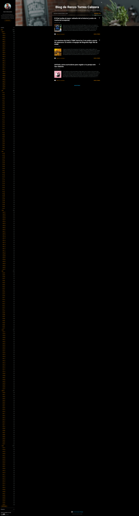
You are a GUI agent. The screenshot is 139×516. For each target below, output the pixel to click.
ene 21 (4, 466)
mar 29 (4, 335)
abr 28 (4, 276)
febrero (3, 390)
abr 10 (4, 310)
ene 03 (4, 500)
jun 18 (4, 176)
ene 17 (4, 474)
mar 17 (4, 358)
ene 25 (4, 459)
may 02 (4, 267)
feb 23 (4, 402)
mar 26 (4, 341)
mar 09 (4, 373)
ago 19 (4, 54)
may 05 (4, 261)
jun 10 (4, 191)
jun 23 (4, 166)
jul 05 (4, 141)
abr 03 (4, 324)
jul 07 (4, 138)
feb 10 (4, 426)
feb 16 (4, 415)
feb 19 (4, 409)
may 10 (4, 252)
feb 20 (4, 407)
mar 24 (4, 345)
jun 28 (4, 157)
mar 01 (4, 388)
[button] (99, 18)
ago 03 (4, 84)
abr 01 (4, 328)
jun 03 (4, 204)
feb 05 (4, 436)
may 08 (4, 255)
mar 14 (4, 364)
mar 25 (4, 343)
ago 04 (4, 83)
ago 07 (4, 77)
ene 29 (4, 451)
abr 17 (4, 297)
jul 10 (4, 132)
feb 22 (4, 404)
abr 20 (4, 291)
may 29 (4, 215)
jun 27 (4, 158)
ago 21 (4, 50)
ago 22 (4, 48)
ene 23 (4, 462)
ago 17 (4, 58)
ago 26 (4, 41)
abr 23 (4, 286)
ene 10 (4, 487)
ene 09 (4, 489)
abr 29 (4, 274)
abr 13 (4, 305)
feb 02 (4, 442)
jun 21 (4, 170)
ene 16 (4, 476)
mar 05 (4, 381)
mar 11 (4, 369)
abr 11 (4, 309)
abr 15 (4, 301)
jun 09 (4, 193)
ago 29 (4, 35)
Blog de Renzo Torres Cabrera (77, 7)
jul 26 (4, 102)
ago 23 (4, 46)
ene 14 (4, 480)
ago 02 (4, 86)
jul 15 (4, 122)
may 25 (4, 223)
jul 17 (4, 119)
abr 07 (4, 316)
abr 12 (4, 307)
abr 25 (4, 282)
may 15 (4, 242)
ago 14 (4, 64)
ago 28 (4, 37)
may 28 (4, 217)
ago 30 (4, 33)
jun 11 (4, 189)
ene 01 (4, 504)
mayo (3, 210)
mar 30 (4, 333)
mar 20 (4, 352)
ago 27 (4, 39)
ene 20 (4, 468)
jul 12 (4, 128)
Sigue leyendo (97, 34)
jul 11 (4, 130)
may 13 (4, 246)
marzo (3, 329)
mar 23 (4, 347)
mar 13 (4, 366)
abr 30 (4, 272)
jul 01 (4, 149)
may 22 (4, 229)
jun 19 (4, 174)
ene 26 (4, 457)
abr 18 (4, 295)
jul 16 (4, 121)
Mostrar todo (97, 13)
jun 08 (4, 195)
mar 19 (4, 354)
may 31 (4, 212)
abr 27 (4, 278)
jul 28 (4, 98)
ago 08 (4, 75)
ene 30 (4, 449)
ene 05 (4, 497)
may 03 (4, 265)
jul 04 (4, 143)
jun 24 (4, 164)
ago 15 (4, 62)
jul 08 (4, 136)
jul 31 (4, 92)
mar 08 (4, 375)
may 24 (4, 225)
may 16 (4, 240)
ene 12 (4, 483)
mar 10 (4, 371)
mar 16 (4, 360)
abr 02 (4, 326)
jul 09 (4, 134)
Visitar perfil (7, 20)
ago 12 (4, 67)
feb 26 (4, 396)
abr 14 (4, 303)
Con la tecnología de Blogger (78, 511)
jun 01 (4, 208)
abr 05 (4, 320)
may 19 (4, 234)
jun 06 (4, 198)
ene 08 (4, 491)
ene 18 (4, 472)
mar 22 (4, 348)
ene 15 (4, 478)
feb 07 (4, 432)
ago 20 (4, 52)
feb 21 (4, 405)
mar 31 (4, 331)
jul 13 (4, 126)
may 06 (4, 259)
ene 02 (4, 502)
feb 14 (4, 419)
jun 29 (4, 155)
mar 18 (4, 356)
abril (2, 271)
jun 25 (4, 162)
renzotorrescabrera (7, 11)
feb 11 (4, 424)
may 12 (4, 248)
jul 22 (4, 109)
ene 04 (4, 499)
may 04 (4, 263)
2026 (2, 29)
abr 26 (4, 280)
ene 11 (4, 485)
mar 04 (4, 383)
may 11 (4, 250)
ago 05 (4, 81)
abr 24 (4, 284)
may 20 (4, 233)
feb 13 (4, 421)
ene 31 (4, 447)
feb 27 (4, 394)
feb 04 (4, 438)
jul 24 (4, 105)
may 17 (4, 238)
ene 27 (4, 455)
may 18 (4, 236)
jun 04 (4, 202)
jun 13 (4, 185)
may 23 (4, 227)
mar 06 (4, 379)
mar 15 (4, 362)
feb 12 (4, 423)
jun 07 (4, 196)
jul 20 (4, 113)
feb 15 (4, 417)
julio (2, 90)
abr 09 (4, 312)
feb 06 (4, 434)
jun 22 (4, 168)
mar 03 (4, 385)
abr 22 (4, 288)
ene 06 (4, 495)
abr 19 (4, 293)
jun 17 (4, 177)
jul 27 (4, 100)
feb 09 (4, 428)
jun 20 (4, 172)
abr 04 (4, 322)
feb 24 (4, 400)
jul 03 (4, 145)
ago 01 (4, 88)
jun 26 (4, 160)
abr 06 (4, 318)
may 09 (4, 253)
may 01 (4, 269)
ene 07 (4, 493)
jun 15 (4, 181)
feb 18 (4, 411)
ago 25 (4, 43)
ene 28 (4, 453)
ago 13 (4, 65)
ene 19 (4, 470)
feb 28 (4, 392)
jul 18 (4, 117)
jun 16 (4, 179)
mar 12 (4, 367)
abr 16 (4, 299)
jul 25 (4, 103)
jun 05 (4, 200)
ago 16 (4, 60)
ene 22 (4, 464)
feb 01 (4, 443)
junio (2, 151)
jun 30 (4, 153)
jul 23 (4, 107)
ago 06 (4, 79)
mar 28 (4, 337)
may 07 (4, 257)
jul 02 (4, 147)
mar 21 (4, 350)
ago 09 (4, 73)
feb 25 (4, 398)
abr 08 (4, 314)
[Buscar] (101, 2)
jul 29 (4, 96)
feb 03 (4, 440)
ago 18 (4, 56)
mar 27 (4, 339)
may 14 (4, 244)
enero (3, 445)
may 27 (4, 219)
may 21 (4, 231)
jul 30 (4, 94)
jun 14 (4, 183)
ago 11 (4, 69)
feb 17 (4, 413)
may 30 (4, 214)
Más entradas (77, 85)
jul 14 (4, 124)
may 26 (4, 221)
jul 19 (4, 115)
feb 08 (4, 430)
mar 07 (4, 377)
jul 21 (4, 111)
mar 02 (4, 386)
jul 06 (4, 140)
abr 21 (4, 290)
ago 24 (4, 45)
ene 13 (4, 481)
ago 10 (4, 71)
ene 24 (4, 461)
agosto (3, 31)
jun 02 (4, 206)
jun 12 (4, 187)
